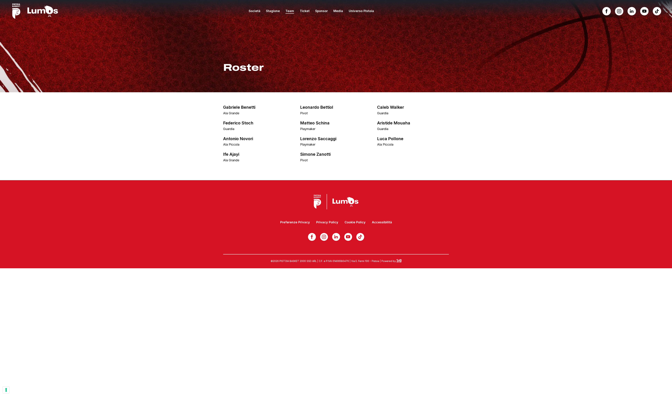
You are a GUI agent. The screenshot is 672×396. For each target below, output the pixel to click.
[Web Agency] (399, 261)
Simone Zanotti (315, 154)
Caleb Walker (390, 107)
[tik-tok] (657, 11)
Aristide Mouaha (393, 122)
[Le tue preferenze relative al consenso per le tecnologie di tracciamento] (6, 390)
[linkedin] (632, 11)
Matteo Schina (315, 122)
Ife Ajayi (231, 154)
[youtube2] (644, 11)
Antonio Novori (238, 138)
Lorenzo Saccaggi (318, 138)
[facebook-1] (606, 11)
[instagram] (619, 11)
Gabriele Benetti (239, 107)
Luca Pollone (390, 138)
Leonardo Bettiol (316, 107)
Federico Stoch (238, 122)
